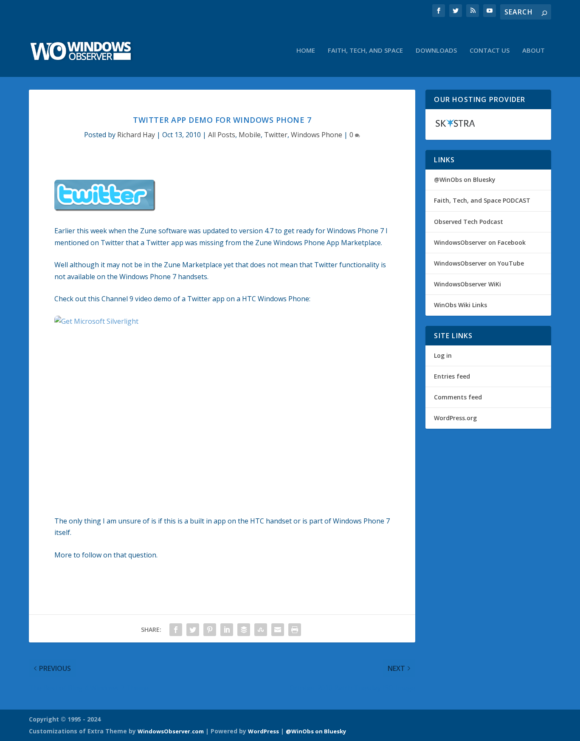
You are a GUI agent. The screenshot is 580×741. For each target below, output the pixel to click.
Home (305, 50)
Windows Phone (316, 134)
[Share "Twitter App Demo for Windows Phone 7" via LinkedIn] (226, 629)
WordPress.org (455, 418)
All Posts (221, 134)
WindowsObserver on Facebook (480, 242)
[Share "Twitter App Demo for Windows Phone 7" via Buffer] (243, 629)
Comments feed (458, 397)
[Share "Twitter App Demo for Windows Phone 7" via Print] (294, 629)
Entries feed (452, 376)
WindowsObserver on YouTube (479, 263)
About (533, 50)
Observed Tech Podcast (468, 222)
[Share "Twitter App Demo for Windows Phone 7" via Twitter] (192, 629)
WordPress (263, 731)
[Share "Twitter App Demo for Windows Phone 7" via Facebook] (175, 629)
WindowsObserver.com (171, 731)
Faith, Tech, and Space (365, 50)
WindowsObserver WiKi (467, 284)
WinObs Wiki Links (460, 305)
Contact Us (490, 50)
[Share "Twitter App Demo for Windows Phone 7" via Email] (277, 629)
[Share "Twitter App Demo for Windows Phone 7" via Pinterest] (209, 629)
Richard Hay (136, 134)
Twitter (275, 134)
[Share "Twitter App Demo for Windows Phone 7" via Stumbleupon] (260, 629)
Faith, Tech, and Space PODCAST (482, 200)
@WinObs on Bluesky (465, 179)
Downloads (436, 50)
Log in (443, 355)
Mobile (250, 134)
